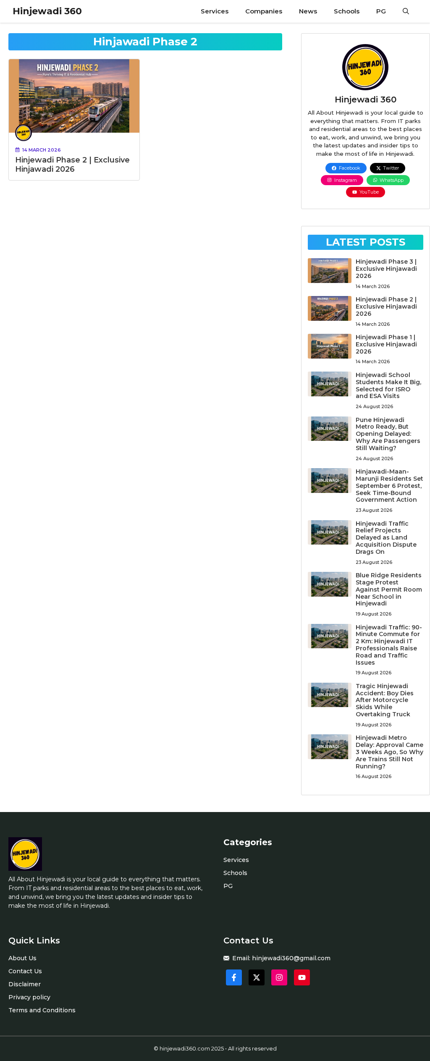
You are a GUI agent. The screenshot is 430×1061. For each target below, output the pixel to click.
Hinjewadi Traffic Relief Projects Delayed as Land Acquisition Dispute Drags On (386, 537)
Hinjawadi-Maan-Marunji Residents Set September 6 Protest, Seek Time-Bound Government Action (389, 485)
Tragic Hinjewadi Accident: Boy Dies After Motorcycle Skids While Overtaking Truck (385, 700)
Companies (263, 11)
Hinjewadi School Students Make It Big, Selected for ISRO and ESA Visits (388, 385)
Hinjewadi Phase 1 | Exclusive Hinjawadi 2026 (386, 344)
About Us (22, 958)
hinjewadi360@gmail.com (291, 958)
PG (381, 11)
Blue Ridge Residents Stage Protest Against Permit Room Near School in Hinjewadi (389, 589)
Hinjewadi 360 (47, 11)
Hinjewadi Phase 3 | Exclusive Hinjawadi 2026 (386, 269)
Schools (346, 11)
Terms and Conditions (42, 1010)
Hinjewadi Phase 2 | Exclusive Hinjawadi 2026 (72, 164)
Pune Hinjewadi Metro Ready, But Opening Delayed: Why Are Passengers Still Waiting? (388, 434)
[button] (405, 11)
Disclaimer (24, 984)
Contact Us (25, 971)
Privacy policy (29, 997)
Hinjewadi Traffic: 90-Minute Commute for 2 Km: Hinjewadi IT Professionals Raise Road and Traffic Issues (389, 645)
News (308, 11)
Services (214, 11)
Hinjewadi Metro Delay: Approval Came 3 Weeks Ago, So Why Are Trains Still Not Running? (389, 752)
